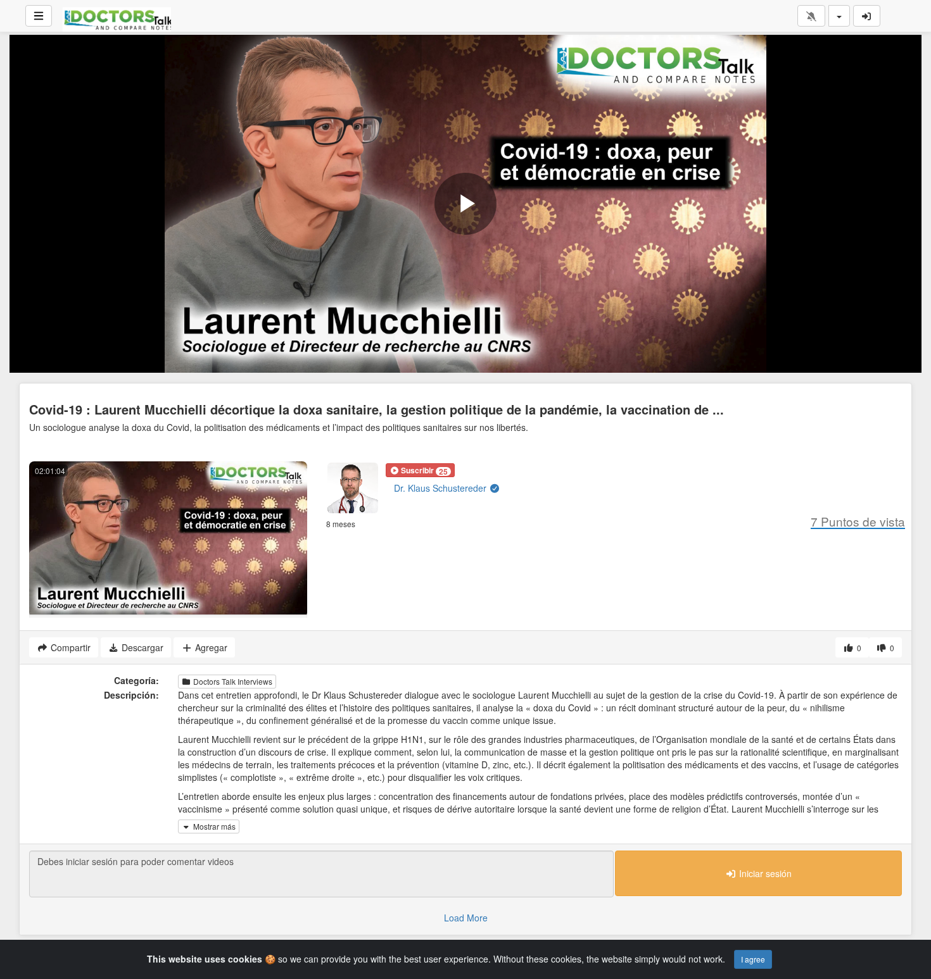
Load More (466, 917)
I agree (753, 959)
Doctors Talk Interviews (231, 681)
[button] (420, 470)
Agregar (210, 647)
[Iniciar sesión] (867, 16)
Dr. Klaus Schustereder (441, 488)
